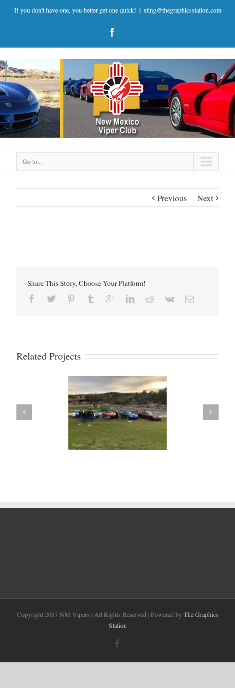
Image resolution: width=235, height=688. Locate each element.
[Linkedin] (130, 299)
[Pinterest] (71, 299)
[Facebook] (112, 32)
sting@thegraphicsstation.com (182, 9)
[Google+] (110, 299)
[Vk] (169, 299)
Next (205, 197)
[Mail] (189, 299)
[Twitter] (51, 299)
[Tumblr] (90, 299)
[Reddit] (149, 299)
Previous (172, 197)
